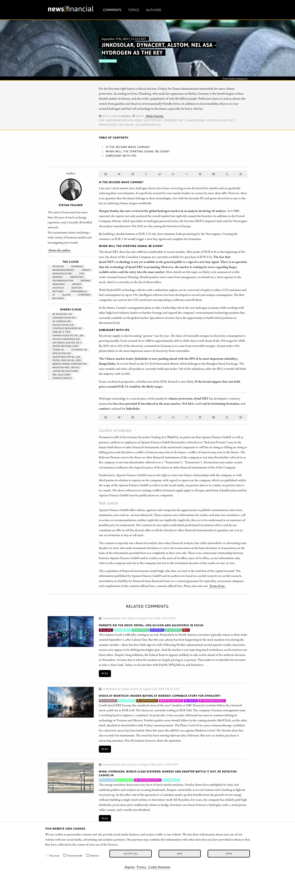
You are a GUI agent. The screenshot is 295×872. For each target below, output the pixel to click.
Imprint (130, 867)
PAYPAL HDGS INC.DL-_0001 (66, 360)
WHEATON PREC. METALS (66, 367)
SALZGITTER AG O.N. (63, 325)
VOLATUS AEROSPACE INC (66, 339)
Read (104, 673)
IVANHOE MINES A (62, 378)
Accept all (130, 853)
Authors (153, 10)
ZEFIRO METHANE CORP (65, 346)
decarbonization (62, 280)
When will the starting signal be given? (138, 151)
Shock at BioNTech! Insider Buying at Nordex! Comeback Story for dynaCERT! (160, 695)
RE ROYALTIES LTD (62, 314)
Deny (229, 853)
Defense (85, 280)
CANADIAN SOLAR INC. (64, 318)
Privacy (141, 867)
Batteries (58, 298)
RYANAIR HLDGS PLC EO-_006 (67, 335)
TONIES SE (58, 350)
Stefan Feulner (155, 115)
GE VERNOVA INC (61, 321)
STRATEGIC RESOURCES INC (67, 328)
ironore (57, 277)
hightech (58, 288)
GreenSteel (76, 277)
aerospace (58, 284)
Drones (76, 284)
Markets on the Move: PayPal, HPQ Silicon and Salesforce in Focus (151, 625)
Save (179, 853)
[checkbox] (46, 855)
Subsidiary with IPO (121, 155)
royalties (58, 266)
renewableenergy (63, 270)
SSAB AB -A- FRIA (61, 332)
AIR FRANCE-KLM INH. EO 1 (66, 343)
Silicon (66, 295)
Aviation (76, 288)
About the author (59, 250)
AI (53, 295)
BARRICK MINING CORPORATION (69, 364)
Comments (112, 10)
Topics (133, 10)
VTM (81, 273)
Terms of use (217, 586)
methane (57, 291)
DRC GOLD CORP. (61, 374)
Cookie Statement (159, 867)
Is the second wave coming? (128, 146)
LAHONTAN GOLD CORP (65, 371)
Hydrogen (84, 295)
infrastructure (62, 273)
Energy (86, 270)
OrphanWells (78, 291)
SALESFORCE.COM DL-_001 (66, 357)
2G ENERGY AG (79, 350)
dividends (77, 266)
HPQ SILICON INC (61, 353)
